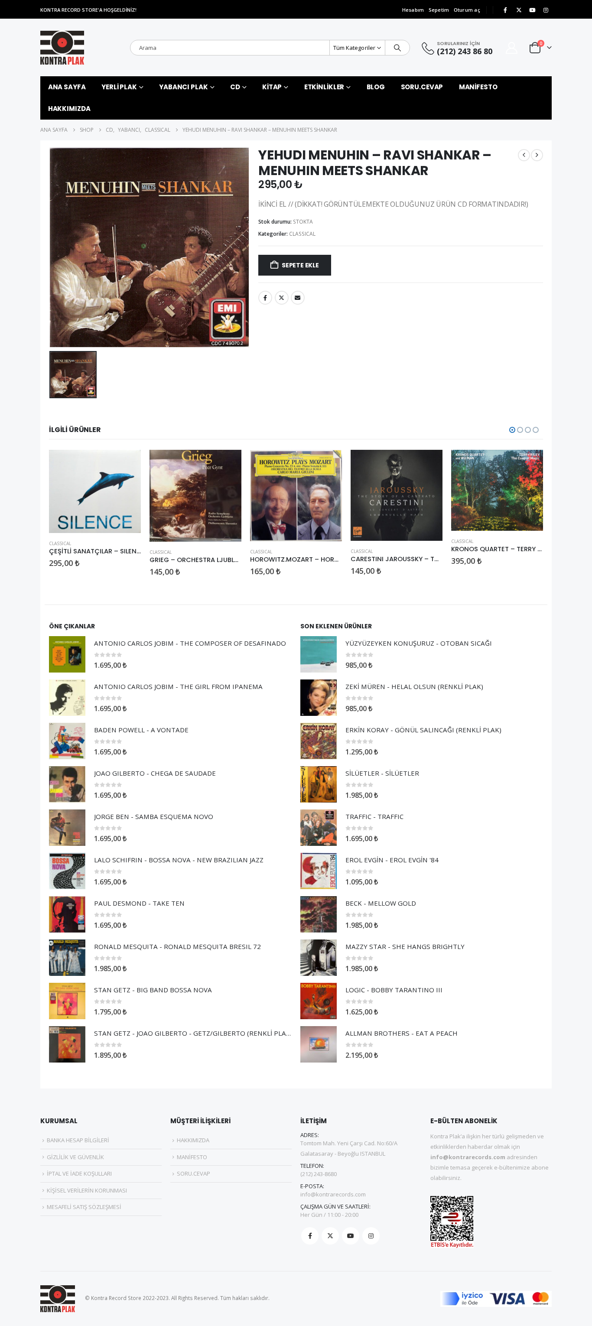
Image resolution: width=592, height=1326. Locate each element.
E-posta (298, 298)
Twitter (282, 298)
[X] (518, 10)
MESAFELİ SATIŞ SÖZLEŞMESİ (84, 1207)
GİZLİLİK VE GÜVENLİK (75, 1157)
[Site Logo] (62, 48)
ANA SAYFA (67, 86)
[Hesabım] (512, 48)
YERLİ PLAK (119, 86)
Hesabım (413, 9)
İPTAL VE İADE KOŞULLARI (79, 1173)
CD (235, 86)
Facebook (265, 298)
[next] (537, 155)
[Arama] (397, 47)
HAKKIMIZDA (69, 108)
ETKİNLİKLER (324, 86)
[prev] (524, 155)
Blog (376, 86)
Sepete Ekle (300, 265)
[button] (512, 430)
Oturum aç (467, 9)
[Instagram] (545, 10)
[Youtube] (532, 10)
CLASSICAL (302, 233)
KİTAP (272, 86)
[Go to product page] (95, 491)
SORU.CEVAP (422, 86)
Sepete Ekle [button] (126, 464)
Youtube (350, 1236)
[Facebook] (505, 10)
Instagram (371, 1236)
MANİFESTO (478, 86)
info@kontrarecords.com (333, 1194)
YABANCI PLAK (183, 86)
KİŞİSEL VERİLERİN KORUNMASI (87, 1190)
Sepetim (439, 9)
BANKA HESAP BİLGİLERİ (78, 1140)
